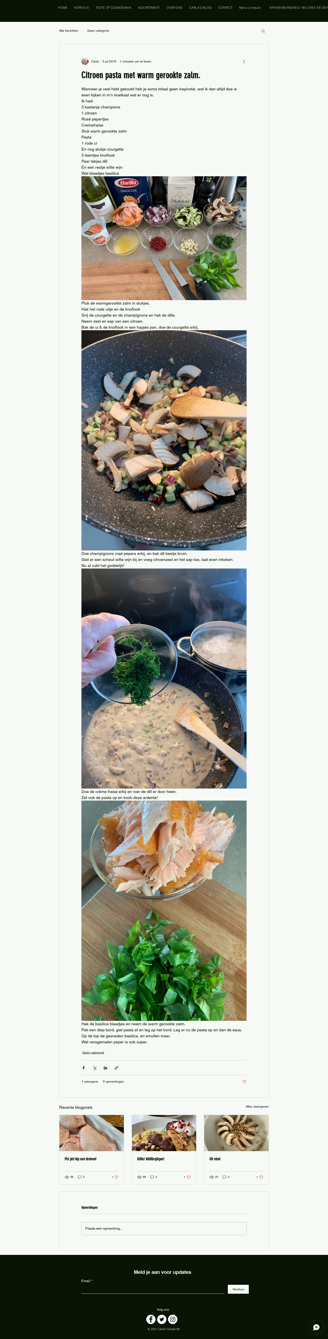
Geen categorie (98, 30)
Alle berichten (68, 30)
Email (85, 1281)
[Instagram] (172, 1319)
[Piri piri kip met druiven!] (91, 1133)
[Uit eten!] (236, 1133)
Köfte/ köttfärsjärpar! (150, 1158)
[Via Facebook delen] (83, 1068)
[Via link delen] (116, 1068)
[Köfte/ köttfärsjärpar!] (164, 1133)
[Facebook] (151, 1319)
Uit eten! (215, 1158)
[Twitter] (161, 1319)
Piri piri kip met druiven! (80, 1158)
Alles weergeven (257, 1106)
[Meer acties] (244, 61)
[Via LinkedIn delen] (105, 1068)
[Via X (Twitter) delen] (94, 1068)
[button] (263, 31)
